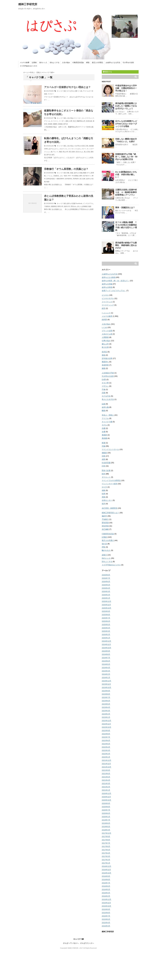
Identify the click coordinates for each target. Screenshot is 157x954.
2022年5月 (106, 744)
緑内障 (104, 319)
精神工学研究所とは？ (110, 513)
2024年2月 (106, 674)
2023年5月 (106, 704)
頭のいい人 (43, 62)
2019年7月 (106, 820)
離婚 (84, 173)
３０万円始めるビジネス (28, 66)
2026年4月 (106, 588)
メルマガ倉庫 (24, 62)
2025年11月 (106, 605)
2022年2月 (106, 754)
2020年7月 (106, 810)
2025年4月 (106, 628)
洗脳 (71, 173)
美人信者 (82, 179)
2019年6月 (106, 823)
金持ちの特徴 (107, 287)
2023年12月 (106, 681)
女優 (103, 432)
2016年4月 (106, 893)
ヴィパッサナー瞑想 (109, 484)
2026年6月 (106, 581)
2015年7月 (106, 916)
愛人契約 (72, 152)
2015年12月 (106, 899)
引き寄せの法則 (128, 62)
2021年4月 (106, 780)
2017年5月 (106, 850)
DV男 (104, 379)
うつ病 (80, 91)
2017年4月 (106, 853)
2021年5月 (106, 777)
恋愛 (75, 91)
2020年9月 (106, 803)
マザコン (105, 386)
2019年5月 (106, 827)
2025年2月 (106, 634)
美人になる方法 (108, 399)
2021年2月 (106, 787)
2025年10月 (106, 608)
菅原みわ (74, 206)
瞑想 (87, 62)
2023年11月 (106, 684)
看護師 (104, 435)
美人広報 (87, 152)
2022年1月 (106, 757)
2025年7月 (106, 618)
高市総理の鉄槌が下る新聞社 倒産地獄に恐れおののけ (126, 245)
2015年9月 (106, 909)
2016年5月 (106, 889)
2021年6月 (106, 774)
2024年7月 (106, 658)
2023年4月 (106, 707)
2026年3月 (106, 591)
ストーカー (77, 118)
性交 (74, 121)
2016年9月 (106, 876)
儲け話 (104, 544)
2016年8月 (106, 880)
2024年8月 (106, 654)
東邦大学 (60, 206)
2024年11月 (106, 644)
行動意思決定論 (78, 62)
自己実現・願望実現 (109, 508)
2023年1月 (106, 717)
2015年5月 (106, 919)
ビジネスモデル (108, 298)
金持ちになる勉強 (109, 277)
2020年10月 (106, 800)
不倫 (103, 389)
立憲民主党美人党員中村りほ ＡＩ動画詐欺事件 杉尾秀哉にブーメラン (127, 192)
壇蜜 (60, 152)
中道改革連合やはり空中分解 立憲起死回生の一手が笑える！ (126, 88)
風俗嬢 (91, 146)
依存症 (104, 352)
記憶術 (34, 62)
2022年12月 (106, 721)
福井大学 (67, 206)
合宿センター (107, 500)
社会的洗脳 (106, 463)
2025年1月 (106, 638)
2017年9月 (106, 836)
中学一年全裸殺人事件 (75, 176)
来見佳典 (89, 121)
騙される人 (106, 550)
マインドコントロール (110, 449)
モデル (104, 425)
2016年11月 (106, 870)
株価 (103, 443)
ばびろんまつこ (53, 149)
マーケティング (108, 305)
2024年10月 (106, 648)
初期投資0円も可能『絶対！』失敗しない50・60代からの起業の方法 (126, 156)
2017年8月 (106, 840)
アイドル (105, 418)
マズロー (51, 94)
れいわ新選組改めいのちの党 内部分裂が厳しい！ (126, 174)
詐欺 (86, 146)
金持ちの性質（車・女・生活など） (115, 281)
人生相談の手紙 (108, 373)
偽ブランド (54, 152)
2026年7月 (106, 578)
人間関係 (105, 337)
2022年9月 (106, 731)
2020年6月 (106, 813)
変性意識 (105, 523)
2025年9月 (106, 611)
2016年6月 (106, 886)
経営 (103, 308)
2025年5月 (106, 625)
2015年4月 (106, 923)
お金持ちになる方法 (113, 62)
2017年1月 (106, 863)
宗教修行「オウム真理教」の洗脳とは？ (66, 169)
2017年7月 (106, 843)
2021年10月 (106, 767)
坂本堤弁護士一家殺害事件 (55, 179)
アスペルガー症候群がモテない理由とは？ (67, 87)
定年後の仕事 (107, 358)
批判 (103, 504)
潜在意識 (105, 526)
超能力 (104, 555)
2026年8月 (106, 575)
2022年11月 (106, 724)
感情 (103, 459)
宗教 (67, 173)
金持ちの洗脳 (78, 173)
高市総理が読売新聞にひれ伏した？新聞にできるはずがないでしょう (126, 106)
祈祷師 (50, 124)
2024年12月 (106, 641)
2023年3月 (106, 711)
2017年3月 (106, 856)
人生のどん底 (107, 334)
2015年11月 (106, 903)
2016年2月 (106, 896)
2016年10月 (106, 873)
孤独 (103, 355)
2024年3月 (106, 671)
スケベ (84, 149)
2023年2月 (106, 714)
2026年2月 (106, 595)
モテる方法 (70, 91)
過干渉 (65, 124)
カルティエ (63, 149)
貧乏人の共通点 (97, 62)
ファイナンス (107, 302)
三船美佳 (56, 176)
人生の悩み (66, 62)
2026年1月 (106, 598)
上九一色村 (63, 176)
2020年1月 (106, 817)
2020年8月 (106, 807)
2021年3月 (106, 783)
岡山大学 (65, 152)
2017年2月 (106, 860)
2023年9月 (106, 691)
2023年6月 (106, 701)
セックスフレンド (88, 118)
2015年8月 (106, 913)
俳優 (103, 428)
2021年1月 (106, 790)
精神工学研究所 (27, 4)
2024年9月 (106, 651)
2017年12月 (106, 833)
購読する (108, 72)
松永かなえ (79, 152)
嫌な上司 (105, 344)
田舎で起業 (106, 470)
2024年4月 (106, 668)
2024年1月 (106, 678)
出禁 (70, 121)
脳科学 (104, 516)
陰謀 (47, 182)
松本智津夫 (68, 179)
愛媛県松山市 (81, 121)
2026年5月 (106, 585)
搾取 (103, 547)
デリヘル (47, 121)
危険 (103, 497)
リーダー (62, 121)
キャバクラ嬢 (61, 91)
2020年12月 (106, 793)
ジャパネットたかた (74, 149)
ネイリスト (54, 121)
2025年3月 (106, 631)
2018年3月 (106, 830)
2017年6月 (106, 846)
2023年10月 (106, 687)
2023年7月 (106, 697)
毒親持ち (105, 362)
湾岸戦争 (76, 179)
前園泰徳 (54, 206)
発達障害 (105, 365)
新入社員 (105, 347)
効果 (103, 494)
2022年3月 (106, 750)
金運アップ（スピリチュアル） (114, 291)
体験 (103, 490)
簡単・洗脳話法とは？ (125, 207)
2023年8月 (106, 694)
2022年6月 (106, 740)
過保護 (60, 124)
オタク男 (105, 383)
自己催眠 (105, 529)
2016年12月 (106, 866)
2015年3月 (106, 926)
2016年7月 (106, 883)
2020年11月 (106, 797)
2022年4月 (106, 747)
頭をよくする (54, 62)
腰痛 (103, 368)
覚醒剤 (55, 124)
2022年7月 (106, 737)
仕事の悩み (106, 341)
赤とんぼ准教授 (82, 206)
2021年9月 (106, 770)
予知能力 (105, 519)
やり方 (104, 487)
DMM (46, 149)
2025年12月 (106, 601)
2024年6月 (106, 661)
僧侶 (66, 121)
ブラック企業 (107, 331)
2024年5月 (106, 664)
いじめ (104, 327)
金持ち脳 (105, 407)
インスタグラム (88, 203)
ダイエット (106, 477)
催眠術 (104, 453)
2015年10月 (106, 906)
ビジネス (105, 295)
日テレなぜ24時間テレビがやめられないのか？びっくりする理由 (126, 123)
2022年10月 (106, 727)
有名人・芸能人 (108, 415)
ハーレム (49, 176)
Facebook (79, 203)
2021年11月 (106, 764)
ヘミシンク (106, 313)
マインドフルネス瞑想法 (111, 480)
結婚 (103, 404)
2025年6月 (106, 621)
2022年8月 (106, 734)
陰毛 (53, 155)
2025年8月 (106, 615)
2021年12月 (106, 760)
